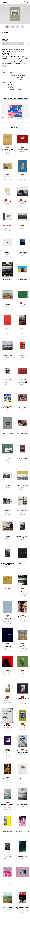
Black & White (19, 77)
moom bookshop (4, 2)
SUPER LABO (11, 72)
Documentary (19, 79)
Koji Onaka (5, 35)
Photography (11, 75)
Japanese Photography (22, 75)
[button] (28, 26)
